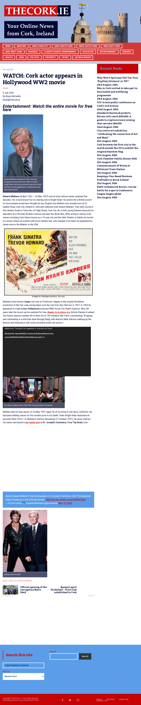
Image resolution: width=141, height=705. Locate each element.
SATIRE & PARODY (83, 57)
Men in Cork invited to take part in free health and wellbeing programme (117, 92)
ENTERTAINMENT (108, 52)
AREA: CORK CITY (40, 46)
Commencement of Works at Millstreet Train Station (113, 168)
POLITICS (34, 57)
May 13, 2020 (65, 503)
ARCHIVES (110, 699)
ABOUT (99, 699)
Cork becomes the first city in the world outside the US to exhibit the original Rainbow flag (117, 148)
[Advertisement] (48, 620)
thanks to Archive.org (58, 312)
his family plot (32, 422)
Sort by (6, 671)
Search (53, 652)
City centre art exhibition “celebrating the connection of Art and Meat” (117, 134)
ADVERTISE (123, 699)
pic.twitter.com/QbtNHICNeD (71, 499)
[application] (47, 351)
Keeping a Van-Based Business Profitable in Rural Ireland (114, 178)
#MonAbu (51, 499)
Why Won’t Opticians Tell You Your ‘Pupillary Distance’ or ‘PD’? (117, 80)
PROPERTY (50, 57)
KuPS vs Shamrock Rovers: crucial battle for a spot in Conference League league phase (116, 190)
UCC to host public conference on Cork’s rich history (116, 104)
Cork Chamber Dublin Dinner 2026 (117, 159)
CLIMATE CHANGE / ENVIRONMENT (60, 52)
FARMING (126, 52)
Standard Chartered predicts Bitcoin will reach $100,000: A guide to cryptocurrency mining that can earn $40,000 (116, 118)
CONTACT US (101, 701)
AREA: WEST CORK (13, 52)
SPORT (65, 57)
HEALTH (9, 57)
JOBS (21, 57)
